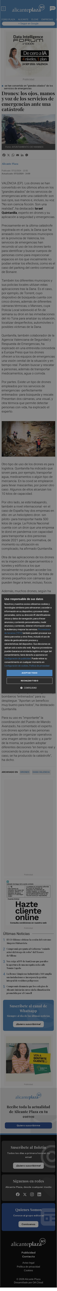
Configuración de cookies (16, 666)
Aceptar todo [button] (29, 672)
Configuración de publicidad (17, 658)
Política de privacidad (39, 666)
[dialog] (28, 643)
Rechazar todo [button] (29, 680)
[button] (28, 688)
